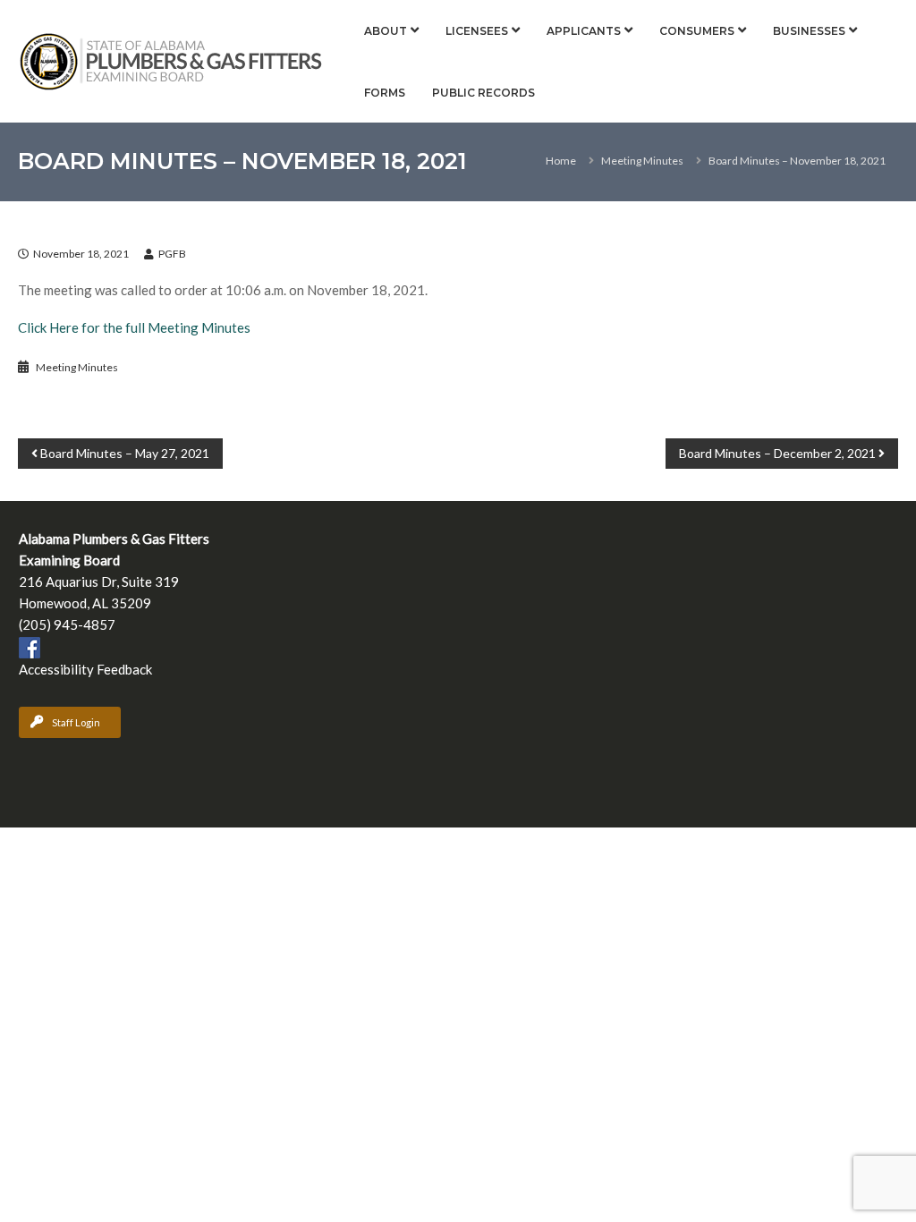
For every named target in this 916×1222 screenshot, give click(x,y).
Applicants (584, 31)
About (385, 31)
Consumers (696, 31)
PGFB (172, 253)
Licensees (476, 31)
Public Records (483, 92)
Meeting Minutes (642, 160)
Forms (384, 92)
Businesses (809, 31)
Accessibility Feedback (85, 669)
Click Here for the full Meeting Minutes (134, 327)
